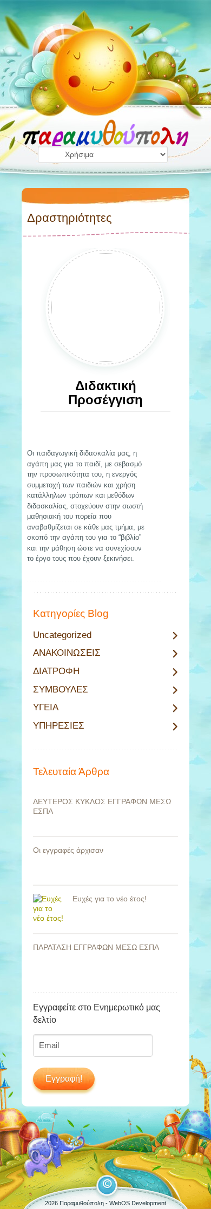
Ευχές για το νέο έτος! (109, 898)
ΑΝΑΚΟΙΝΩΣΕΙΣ (67, 653)
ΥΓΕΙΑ (45, 707)
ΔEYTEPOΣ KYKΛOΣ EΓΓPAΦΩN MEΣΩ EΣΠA (102, 806)
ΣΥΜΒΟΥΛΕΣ (60, 690)
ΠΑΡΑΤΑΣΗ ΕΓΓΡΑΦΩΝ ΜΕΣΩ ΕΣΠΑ (96, 947)
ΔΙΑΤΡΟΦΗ (56, 671)
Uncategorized (62, 635)
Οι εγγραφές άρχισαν (68, 850)
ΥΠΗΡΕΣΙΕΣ (58, 726)
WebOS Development (137, 1203)
